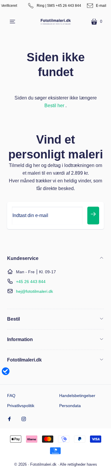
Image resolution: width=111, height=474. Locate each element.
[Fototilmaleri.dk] (55, 21)
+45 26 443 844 (31, 281)
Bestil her (54, 105)
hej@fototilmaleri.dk (34, 291)
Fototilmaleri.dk (43, 464)
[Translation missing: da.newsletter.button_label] (93, 215)
